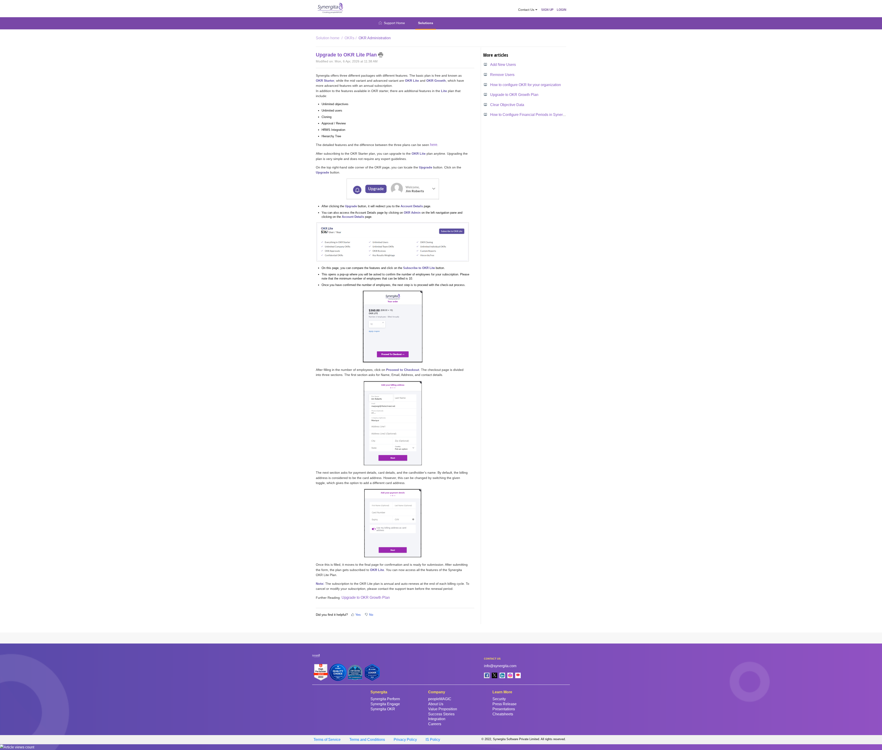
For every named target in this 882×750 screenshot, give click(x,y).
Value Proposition (442, 709)
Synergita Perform (385, 699)
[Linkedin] (502, 675)
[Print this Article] (380, 54)
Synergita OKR (382, 709)
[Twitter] (494, 675)
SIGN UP (547, 9)
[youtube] (518, 675)
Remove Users (502, 75)
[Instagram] (510, 675)
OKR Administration (375, 38)
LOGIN (561, 9)
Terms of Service (327, 740)
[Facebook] (486, 675)
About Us (435, 704)
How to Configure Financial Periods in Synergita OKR (534, 115)
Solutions (425, 23)
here (433, 145)
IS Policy (433, 740)
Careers (434, 724)
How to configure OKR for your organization (525, 85)
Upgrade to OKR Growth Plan (366, 597)
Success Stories (441, 714)
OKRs (349, 38)
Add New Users (503, 65)
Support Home (394, 23)
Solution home (328, 38)
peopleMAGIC (439, 699)
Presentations (503, 709)
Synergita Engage (385, 704)
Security (499, 699)
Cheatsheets (502, 714)
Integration (436, 719)
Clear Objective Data (507, 105)
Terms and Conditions (367, 740)
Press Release (504, 704)
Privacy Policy (405, 740)
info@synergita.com (500, 666)
